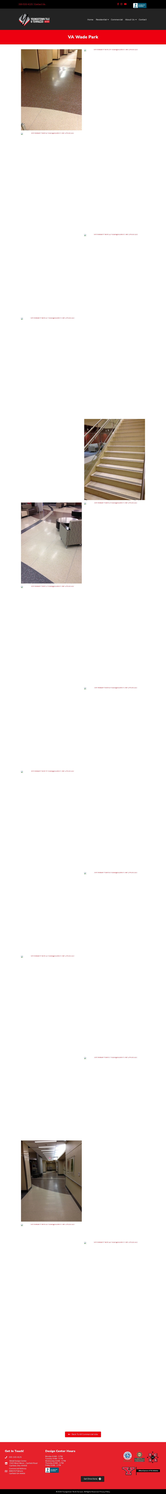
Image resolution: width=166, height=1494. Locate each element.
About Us (130, 19)
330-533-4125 (26, 4)
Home (90, 19)
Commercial (117, 19)
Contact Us (39, 4)
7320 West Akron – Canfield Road (23, 1463)
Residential (101, 19)
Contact (143, 19)
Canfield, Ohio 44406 (18, 1466)
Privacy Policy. (104, 1492)
